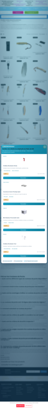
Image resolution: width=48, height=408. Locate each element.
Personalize (28, 405)
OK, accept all (20, 405)
